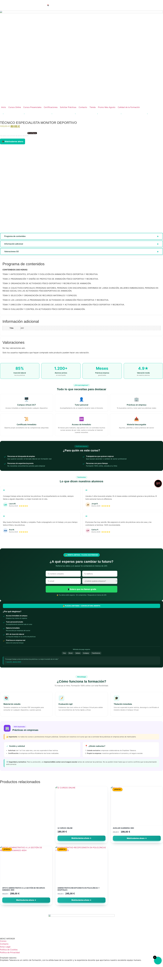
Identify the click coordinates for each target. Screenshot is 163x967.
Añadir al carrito (137, 838)
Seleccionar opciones (81, 838)
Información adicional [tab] (13, 244)
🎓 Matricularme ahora (12, 141)
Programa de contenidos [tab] (15, 236)
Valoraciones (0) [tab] (11, 251)
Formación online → (107, 5)
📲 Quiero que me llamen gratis (81, 589)
